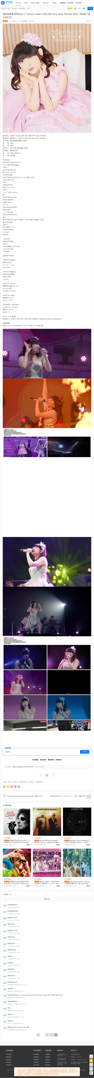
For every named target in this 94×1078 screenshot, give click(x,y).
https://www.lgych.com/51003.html (23, 766)
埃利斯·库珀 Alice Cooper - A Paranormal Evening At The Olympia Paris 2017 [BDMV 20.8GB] (16, 841)
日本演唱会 (25, 21)
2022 (10, 782)
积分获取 (70, 3)
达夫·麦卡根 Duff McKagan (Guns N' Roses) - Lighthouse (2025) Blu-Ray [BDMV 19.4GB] (47, 841)
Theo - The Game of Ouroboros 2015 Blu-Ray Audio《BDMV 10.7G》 (23, 796)
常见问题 (78, 3)
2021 (5, 782)
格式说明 (47, 1062)
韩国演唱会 (8, 1062)
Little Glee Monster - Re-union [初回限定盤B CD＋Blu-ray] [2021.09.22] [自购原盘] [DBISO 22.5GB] (77, 882)
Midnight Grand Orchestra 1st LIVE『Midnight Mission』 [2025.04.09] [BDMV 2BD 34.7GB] (77, 841)
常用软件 (47, 1059)
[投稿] (75, 8)
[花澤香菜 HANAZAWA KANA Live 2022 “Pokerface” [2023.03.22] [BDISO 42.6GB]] (17, 863)
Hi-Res (54, 3)
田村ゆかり (31, 782)
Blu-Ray (18, 3)
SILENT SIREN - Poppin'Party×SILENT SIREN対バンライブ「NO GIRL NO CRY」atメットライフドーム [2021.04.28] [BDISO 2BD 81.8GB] (47, 882)
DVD (25, 3)
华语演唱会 (8, 1054)
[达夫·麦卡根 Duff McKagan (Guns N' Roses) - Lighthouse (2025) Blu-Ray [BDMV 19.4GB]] (47, 822)
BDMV (15, 782)
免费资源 (63, 3)
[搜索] (79, 8)
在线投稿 (47, 1054)
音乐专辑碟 (36, 1065)
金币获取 (47, 1057)
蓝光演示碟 (8, 1065)
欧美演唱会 (8, 1057)
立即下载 (84, 752)
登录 (48, 899)
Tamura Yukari (23, 782)
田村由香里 (39, 782)
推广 (90, 21)
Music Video (35, 3)
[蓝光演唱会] (7, 2)
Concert (45, 3)
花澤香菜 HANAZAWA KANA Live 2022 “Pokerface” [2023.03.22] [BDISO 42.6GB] (16, 882)
